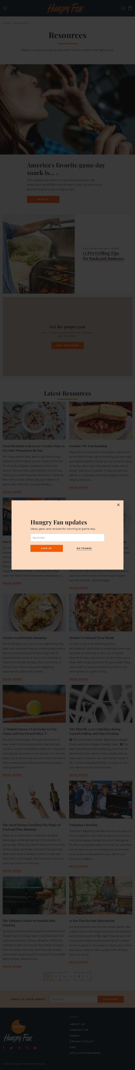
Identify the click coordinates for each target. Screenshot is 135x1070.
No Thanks (84, 548)
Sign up (46, 548)
